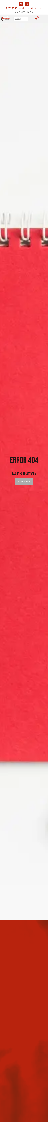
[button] (45, 19)
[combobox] (21, 19)
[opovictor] (5, 18)
